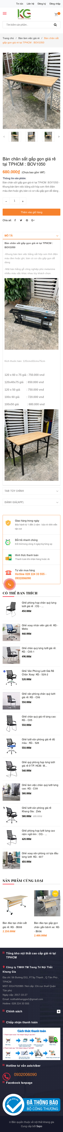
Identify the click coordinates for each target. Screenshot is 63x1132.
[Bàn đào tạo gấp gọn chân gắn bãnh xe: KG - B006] (47, 903)
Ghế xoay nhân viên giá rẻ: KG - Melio (40, 627)
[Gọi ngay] (10, 584)
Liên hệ (30, 3)
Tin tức (19, 3)
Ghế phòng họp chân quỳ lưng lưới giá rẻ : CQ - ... (39, 604)
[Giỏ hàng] (56, 14)
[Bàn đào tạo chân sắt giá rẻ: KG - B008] (16, 903)
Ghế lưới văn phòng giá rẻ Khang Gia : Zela (36, 809)
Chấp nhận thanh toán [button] (22, 1022)
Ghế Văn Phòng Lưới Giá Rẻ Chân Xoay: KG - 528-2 (38, 672)
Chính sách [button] (14, 1011)
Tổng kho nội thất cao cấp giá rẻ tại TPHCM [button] (31, 955)
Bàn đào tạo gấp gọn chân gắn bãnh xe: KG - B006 (46, 927)
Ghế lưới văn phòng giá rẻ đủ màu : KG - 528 (38, 741)
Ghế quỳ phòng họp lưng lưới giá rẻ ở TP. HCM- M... (38, 764)
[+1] (33, 220)
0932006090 (25, 1074)
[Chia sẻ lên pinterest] (27, 220)
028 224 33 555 (20, 1003)
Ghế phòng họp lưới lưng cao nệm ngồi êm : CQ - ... (38, 832)
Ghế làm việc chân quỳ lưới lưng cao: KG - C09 (40, 786)
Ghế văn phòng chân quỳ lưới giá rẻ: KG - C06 (38, 695)
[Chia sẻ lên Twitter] (21, 220)
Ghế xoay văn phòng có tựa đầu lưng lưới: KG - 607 (40, 855)
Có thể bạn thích (20, 593)
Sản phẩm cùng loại (23, 881)
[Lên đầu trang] (52, 1125)
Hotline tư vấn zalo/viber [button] (23, 1066)
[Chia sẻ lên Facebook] (15, 220)
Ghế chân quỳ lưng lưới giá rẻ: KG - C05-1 (39, 649)
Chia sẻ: (7, 220)
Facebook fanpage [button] (19, 1083)
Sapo (39, 1126)
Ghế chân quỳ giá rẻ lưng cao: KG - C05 (39, 718)
